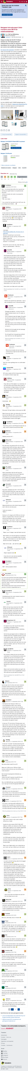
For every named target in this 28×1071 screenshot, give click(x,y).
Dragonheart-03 (11, 620)
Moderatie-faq (13, 173)
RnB (6, 935)
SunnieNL (9, 250)
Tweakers (3, 1066)
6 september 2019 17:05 (10, 922)
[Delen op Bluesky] (6, 130)
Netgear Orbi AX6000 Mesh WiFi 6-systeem (13, 141)
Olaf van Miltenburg (13, 34)
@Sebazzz (8, 701)
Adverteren (4, 1035)
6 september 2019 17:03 (10, 575)
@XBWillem (9, 226)
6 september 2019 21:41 (17, 741)
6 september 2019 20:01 (10, 988)
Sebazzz (7, 681)
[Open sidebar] (27, 4)
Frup (7, 395)
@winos (9, 788)
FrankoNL (7, 913)
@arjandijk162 (10, 603)
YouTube (5, 1053)
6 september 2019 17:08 (10, 952)
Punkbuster (11, 295)
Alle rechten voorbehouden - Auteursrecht (11, 1067)
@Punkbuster (13, 307)
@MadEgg (9, 423)
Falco (6, 969)
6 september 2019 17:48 (16, 817)
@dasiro (8, 817)
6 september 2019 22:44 (16, 1000)
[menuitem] (20, 1)
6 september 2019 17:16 (10, 936)
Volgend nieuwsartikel (20, 134)
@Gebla (7, 1000)
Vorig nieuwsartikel (7, 134)
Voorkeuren (9, 1045)
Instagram (5, 1055)
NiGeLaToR (8, 440)
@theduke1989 (10, 379)
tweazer (9, 601)
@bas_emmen (9, 592)
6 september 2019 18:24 (17, 858)
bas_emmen (8, 573)
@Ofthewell (9, 528)
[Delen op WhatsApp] (9, 130)
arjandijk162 (9, 590)
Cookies (3, 1045)
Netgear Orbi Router (6, 153)
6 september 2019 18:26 (11, 971)
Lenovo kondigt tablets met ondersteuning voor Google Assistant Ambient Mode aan (13, 1016)
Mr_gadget (8, 467)
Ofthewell (8, 499)
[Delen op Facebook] (1, 130)
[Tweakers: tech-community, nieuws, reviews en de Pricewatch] (8, 1)
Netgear (15, 167)
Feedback (7, 37)
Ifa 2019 (24, 167)
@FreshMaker (9, 209)
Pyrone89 (8, 484)
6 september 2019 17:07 (10, 761)
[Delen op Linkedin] (4, 130)
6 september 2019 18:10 (17, 788)
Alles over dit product (16, 147)
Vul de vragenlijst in (7, 14)
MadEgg (8, 404)
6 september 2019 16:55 (10, 915)
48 (22, 37)
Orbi (19, 167)
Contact (3, 1037)
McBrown (8, 430)
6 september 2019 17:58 (17, 701)
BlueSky (5, 1051)
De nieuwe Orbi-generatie (7, 49)
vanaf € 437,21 (14, 144)
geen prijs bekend (15, 156)
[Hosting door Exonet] (7, 1028)
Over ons (8, 1037)
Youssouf (8, 787)
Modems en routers (6, 167)
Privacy (3, 1043)
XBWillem (8, 207)
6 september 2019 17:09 (17, 423)
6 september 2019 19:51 (17, 901)
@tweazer (9, 621)
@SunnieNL (10, 296)
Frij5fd (8, 356)
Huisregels (3, 1039)
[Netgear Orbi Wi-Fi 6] (7, 115)
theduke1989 (10, 367)
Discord (5, 1059)
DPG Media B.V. (18, 1066)
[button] (2, 1)
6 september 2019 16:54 (10, 186)
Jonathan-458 (8, 950)
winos (6, 760)
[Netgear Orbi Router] (5, 158)
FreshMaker (8, 185)
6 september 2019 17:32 (15, 801)
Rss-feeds (5, 1057)
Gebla (6, 986)
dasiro (7, 799)
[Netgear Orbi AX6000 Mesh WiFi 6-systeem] (5, 146)
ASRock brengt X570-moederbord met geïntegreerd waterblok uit (11, 1020)
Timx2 (6, 921)
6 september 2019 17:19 (11, 682)
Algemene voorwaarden (7, 1041)
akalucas (8, 999)
